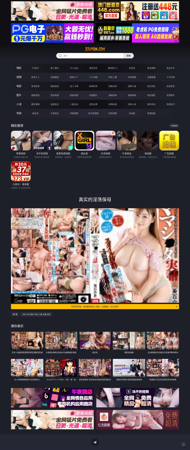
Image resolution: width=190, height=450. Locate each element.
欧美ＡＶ (74, 77)
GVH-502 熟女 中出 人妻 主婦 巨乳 (36, 314)
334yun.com (95, 49)
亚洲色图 (55, 95)
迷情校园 (113, 104)
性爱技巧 (170, 104)
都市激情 (35, 104)
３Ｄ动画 (93, 77)
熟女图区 (151, 95)
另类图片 (170, 95)
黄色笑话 (151, 104)
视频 (19, 77)
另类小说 (132, 104)
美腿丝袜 (113, 95)
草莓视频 (74, 113)
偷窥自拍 (35, 95)
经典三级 (132, 86)
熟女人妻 (113, 77)
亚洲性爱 (35, 86)
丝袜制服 (132, 77)
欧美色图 (74, 95)
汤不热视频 (93, 113)
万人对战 (74, 68)
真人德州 (55, 68)
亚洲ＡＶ (35, 77)
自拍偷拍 (55, 77)
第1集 (15, 314)
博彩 (19, 68)
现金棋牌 (151, 68)
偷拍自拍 (55, 86)
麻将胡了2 (112, 68)
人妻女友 (74, 104)
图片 (19, 95)
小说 (19, 104)
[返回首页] (183, 444)
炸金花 (132, 68)
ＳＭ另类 (170, 77)
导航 (19, 113)
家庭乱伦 (55, 104)
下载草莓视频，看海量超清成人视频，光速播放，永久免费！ (95, 306)
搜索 (129, 55)
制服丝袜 (113, 86)
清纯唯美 (132, 95)
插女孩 (35, 113)
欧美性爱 (93, 86)
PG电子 (35, 68)
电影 (19, 86)
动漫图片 (93, 95)
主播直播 (151, 77)
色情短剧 (151, 113)
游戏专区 (93, 68)
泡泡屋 (132, 113)
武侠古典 (93, 104)
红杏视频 (113, 113)
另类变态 (170, 86)
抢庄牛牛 (170, 68)
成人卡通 (74, 86)
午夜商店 (55, 113)
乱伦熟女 (151, 86)
